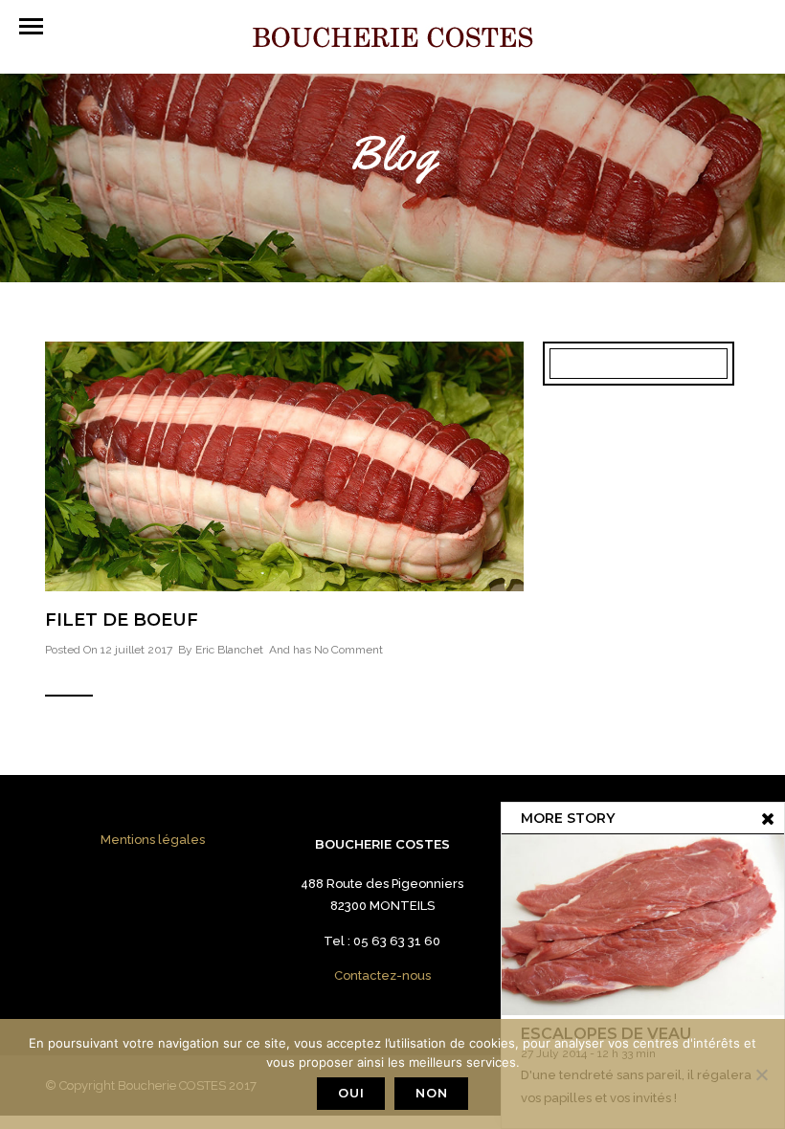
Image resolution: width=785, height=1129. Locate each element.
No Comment (348, 649)
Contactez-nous (382, 975)
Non (431, 1092)
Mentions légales (153, 839)
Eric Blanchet (229, 649)
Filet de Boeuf (121, 620)
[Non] (761, 1074)
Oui (351, 1092)
